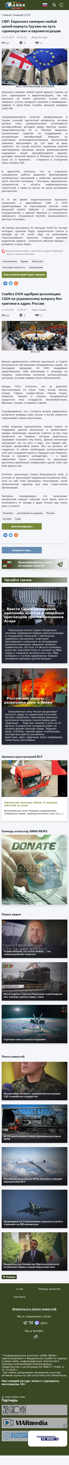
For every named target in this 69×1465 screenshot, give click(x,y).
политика (8, 513)
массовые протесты (14, 267)
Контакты (19, 1296)
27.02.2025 (14, 37)
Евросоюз (37, 261)
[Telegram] (11, 283)
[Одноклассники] (16, 283)
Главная (6, 15)
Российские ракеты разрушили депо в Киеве (28, 700)
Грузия (24, 261)
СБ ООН (7, 519)
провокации (36, 267)
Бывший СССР (21, 15)
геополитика (10, 261)
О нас (19, 1288)
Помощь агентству (49, 1288)
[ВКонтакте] (5, 283)
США (17, 519)
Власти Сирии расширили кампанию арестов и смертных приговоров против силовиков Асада (34, 615)
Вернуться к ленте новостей (34, 1309)
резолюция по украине (30, 513)
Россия (50, 513)
